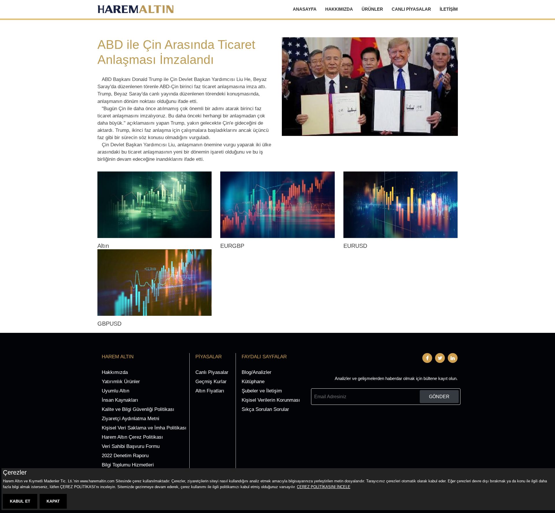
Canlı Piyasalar (411, 9)
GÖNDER (439, 396)
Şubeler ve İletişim (262, 391)
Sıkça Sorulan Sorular (265, 409)
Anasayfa (305, 9)
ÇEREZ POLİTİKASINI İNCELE (323, 487)
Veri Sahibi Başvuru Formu (131, 446)
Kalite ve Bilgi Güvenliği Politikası (138, 409)
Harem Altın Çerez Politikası (132, 437)
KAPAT (53, 501)
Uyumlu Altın (115, 391)
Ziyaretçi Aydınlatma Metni (130, 418)
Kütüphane (253, 381)
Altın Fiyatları (209, 391)
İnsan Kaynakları (120, 400)
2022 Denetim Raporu (125, 455)
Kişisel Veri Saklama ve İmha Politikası (144, 428)
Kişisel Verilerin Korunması (271, 400)
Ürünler (372, 9)
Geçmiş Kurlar (211, 381)
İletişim (449, 9)
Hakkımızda (339, 9)
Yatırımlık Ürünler (121, 381)
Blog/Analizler (256, 372)
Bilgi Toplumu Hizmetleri (128, 465)
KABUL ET (20, 501)
